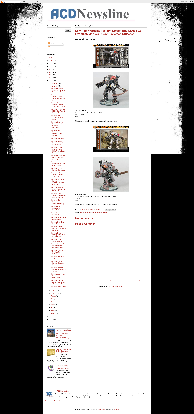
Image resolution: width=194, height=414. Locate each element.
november (98, 212)
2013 (51, 81)
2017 (51, 69)
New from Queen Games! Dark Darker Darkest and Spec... (58, 195)
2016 (51, 72)
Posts (52, 43)
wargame (105, 212)
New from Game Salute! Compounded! (58, 218)
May (52, 304)
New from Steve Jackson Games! (57, 240)
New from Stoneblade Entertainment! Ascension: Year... (57, 245)
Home (111, 281)
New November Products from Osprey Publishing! (58, 201)
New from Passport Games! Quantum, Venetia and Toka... (58, 263)
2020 (51, 61)
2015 (51, 75)
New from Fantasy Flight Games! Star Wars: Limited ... (58, 163)
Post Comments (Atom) (115, 286)
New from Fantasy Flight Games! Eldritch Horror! (56, 208)
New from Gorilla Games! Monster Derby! (57, 117)
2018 (51, 66)
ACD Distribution (63, 391)
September (54, 293)
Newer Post (80, 281)
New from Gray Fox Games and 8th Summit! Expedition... (57, 124)
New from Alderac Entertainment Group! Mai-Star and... (58, 142)
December (54, 83)
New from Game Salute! (58, 287)
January (54, 313)
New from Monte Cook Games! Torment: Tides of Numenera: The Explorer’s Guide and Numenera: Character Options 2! (63, 334)
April (52, 307)
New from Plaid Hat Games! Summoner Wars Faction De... (58, 282)
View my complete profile (53, 401)
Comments (53, 47)
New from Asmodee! (57, 138)
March (53, 310)
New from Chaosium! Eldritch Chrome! (57, 223)
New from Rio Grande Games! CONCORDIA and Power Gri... (57, 181)
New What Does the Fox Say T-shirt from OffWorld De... (58, 189)
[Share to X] (110, 210)
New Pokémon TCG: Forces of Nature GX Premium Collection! (63, 366)
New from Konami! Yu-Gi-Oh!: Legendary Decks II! (63, 351)
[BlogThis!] (108, 210)
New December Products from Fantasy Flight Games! (56, 132)
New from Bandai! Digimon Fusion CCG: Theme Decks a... (58, 150)
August (53, 296)
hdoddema (101, 409)
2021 (51, 58)
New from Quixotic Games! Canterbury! (58, 169)
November (54, 86)
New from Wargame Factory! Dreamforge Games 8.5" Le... (58, 228)
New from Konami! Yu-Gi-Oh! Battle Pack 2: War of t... (58, 157)
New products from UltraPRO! (57, 214)
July (52, 299)
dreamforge (84, 212)
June (53, 302)
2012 (51, 317)
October (54, 290)
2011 (51, 319)
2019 (51, 63)
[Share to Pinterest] (115, 210)
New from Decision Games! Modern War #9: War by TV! (58, 269)
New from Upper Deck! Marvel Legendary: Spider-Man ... (58, 275)
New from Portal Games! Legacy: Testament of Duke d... (58, 97)
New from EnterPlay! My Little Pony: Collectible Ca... (57, 252)
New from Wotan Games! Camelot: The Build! (57, 174)
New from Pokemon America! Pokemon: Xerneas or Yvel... (58, 90)
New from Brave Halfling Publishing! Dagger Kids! (58, 234)
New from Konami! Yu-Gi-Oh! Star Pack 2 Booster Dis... (58, 111)
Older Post (142, 281)
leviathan (91, 212)
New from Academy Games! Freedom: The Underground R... (58, 104)
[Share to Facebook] (113, 210)
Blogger (116, 409)
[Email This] (106, 210)
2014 (51, 78)
